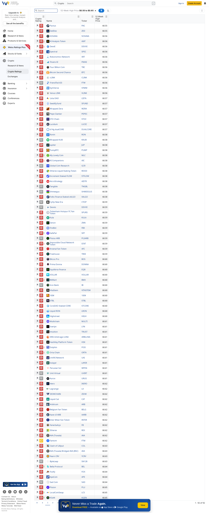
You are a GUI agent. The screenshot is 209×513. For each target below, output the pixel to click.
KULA (84, 217)
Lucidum (54, 124)
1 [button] (47, 502)
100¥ (52, 295)
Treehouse (55, 254)
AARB (84, 414)
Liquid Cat (54, 399)
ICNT (84, 243)
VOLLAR (53, 275)
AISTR (84, 181)
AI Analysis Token (58, 41)
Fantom (53, 441)
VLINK (84, 93)
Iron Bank (54, 285)
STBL (52, 301)
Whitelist (19, 499)
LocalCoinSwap (57, 493)
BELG (84, 409)
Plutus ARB (55, 238)
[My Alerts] (205, 3)
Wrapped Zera (56, 109)
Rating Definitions (8, 499)
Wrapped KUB (56, 140)
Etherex (53, 430)
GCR (83, 165)
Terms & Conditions (8, 501)
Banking (11, 83)
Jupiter (53, 145)
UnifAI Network (57, 358)
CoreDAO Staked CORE (60, 306)
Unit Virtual (55, 373)
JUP (83, 145)
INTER (84, 420)
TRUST (84, 331)
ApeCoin (53, 477)
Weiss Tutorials (7, 506)
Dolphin (53, 347)
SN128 (84, 461)
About (13, 496)
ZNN (84, 222)
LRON (84, 311)
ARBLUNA (86, 337)
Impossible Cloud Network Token (62, 244)
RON (84, 134)
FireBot (53, 228)
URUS (84, 378)
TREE (84, 254)
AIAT (84, 41)
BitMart (53, 280)
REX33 (84, 171)
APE (83, 477)
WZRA (84, 108)
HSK (83, 342)
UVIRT (84, 373)
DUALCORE (87, 129)
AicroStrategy (56, 181)
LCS (83, 492)
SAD (83, 482)
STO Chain (54, 119)
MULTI (84, 321)
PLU (83, 487)
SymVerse (54, 88)
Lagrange (54, 389)
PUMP (84, 150)
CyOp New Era (56, 202)
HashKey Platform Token (61, 342)
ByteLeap (54, 461)
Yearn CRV (54, 456)
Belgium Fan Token (58, 410)
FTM (83, 440)
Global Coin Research (59, 166)
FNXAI (84, 62)
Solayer (53, 363)
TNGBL (85, 186)
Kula (52, 218)
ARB (83, 404)
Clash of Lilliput (57, 446)
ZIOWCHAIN (55, 394)
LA (83, 388)
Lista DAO (54, 98)
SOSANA (53, 36)
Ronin (52, 135)
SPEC (84, 51)
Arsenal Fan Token (58, 249)
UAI (83, 357)
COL (83, 446)
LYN (83, 326)
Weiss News (21, 503)
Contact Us (5, 496)
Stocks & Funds (15, 54)
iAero (52, 384)
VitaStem (54, 290)
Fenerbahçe (55, 425)
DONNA (85, 264)
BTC (83, 72)
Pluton (53, 487)
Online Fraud (22, 501)
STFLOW (85, 176)
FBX (83, 228)
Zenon (53, 223)
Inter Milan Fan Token (60, 420)
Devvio (53, 207)
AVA (83, 435)
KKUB (84, 139)
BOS (83, 259)
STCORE (85, 305)
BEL (83, 466)
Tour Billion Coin (57, 67)
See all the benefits (15, 23)
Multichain (55, 321)
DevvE (52, 46)
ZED (83, 31)
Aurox (52, 378)
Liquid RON (55, 311)
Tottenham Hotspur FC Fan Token (62, 212)
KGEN (84, 497)
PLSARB (85, 238)
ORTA (84, 352)
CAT (83, 399)
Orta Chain (55, 353)
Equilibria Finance (58, 270)
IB (82, 285)
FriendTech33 (56, 83)
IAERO (84, 383)
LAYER (84, 363)
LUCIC (84, 124)
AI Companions (57, 161)
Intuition (54, 332)
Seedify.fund (55, 104)
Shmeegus (55, 192)
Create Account (194, 3)
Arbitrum (54, 404)
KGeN (52, 498)
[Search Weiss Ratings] (55, 3)
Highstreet (55, 316)
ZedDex (53, 31)
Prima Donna (56, 264)
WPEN (84, 368)
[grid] (71, 261)
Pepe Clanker (56, 114)
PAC (83, 25)
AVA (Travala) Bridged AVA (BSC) (64, 451)
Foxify (52, 472)
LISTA (84, 98)
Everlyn (53, 327)
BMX (84, 280)
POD (84, 347)
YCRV (84, 456)
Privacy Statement (8, 503)
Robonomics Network (60, 57)
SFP (83, 233)
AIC (83, 160)
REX (83, 430)
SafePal (53, 233)
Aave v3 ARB (55, 415)
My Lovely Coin (56, 155)
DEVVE (85, 46)
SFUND (85, 103)
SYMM (84, 88)
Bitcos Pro (54, 259)
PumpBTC (54, 150)
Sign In (181, 3)
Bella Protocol (56, 467)
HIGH (84, 316)
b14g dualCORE (57, 129)
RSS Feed (17, 506)
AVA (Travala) (55, 435)
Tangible (54, 186)
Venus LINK (55, 93)
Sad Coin (54, 482)
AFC (83, 248)
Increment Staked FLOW (61, 176)
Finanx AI (54, 62)
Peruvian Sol (55, 368)
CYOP (84, 202)
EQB (83, 269)
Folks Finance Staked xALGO (62, 197)
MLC (84, 155)
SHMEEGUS (87, 191)
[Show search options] (154, 3)
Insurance (12, 88)
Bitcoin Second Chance (60, 72)
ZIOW (84, 394)
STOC (84, 119)
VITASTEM (86, 290)
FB (83, 425)
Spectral (53, 52)
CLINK (84, 77)
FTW (83, 82)
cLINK (52, 78)
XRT (83, 56)
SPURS (85, 212)
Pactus (53, 26)
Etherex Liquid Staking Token (63, 171)
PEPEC (84, 114)
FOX (83, 471)
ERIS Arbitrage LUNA (59, 337)
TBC (83, 67)
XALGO (85, 196)
